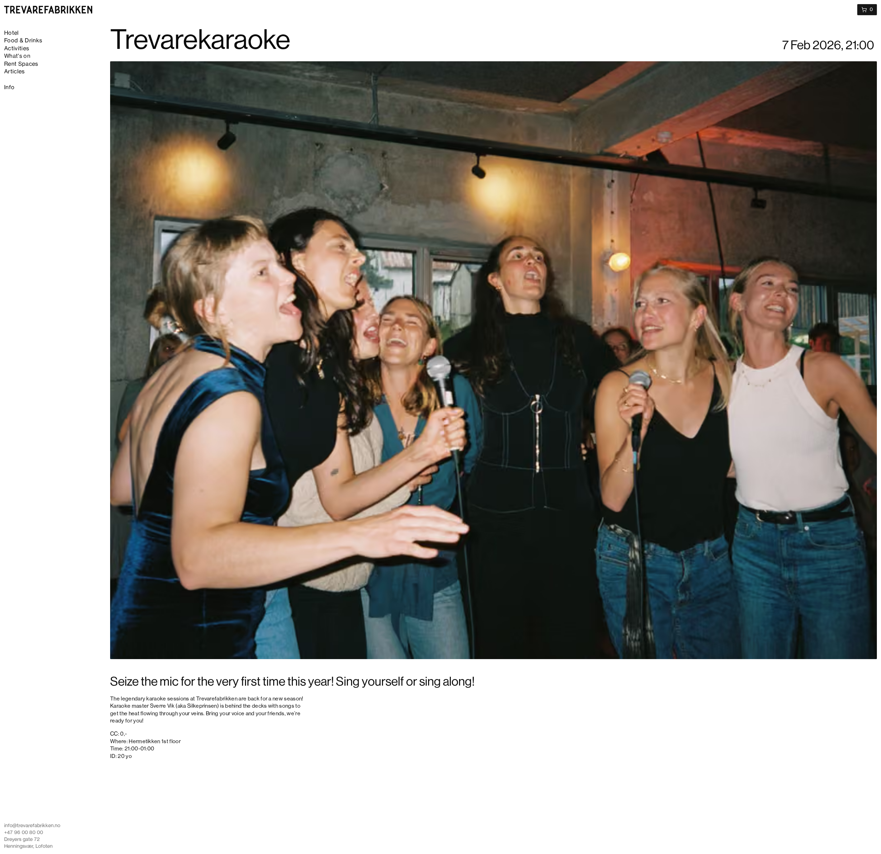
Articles (14, 72)
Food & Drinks (23, 41)
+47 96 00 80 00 (23, 832)
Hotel (11, 33)
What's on (17, 56)
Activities (16, 49)
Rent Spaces (21, 64)
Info (9, 88)
